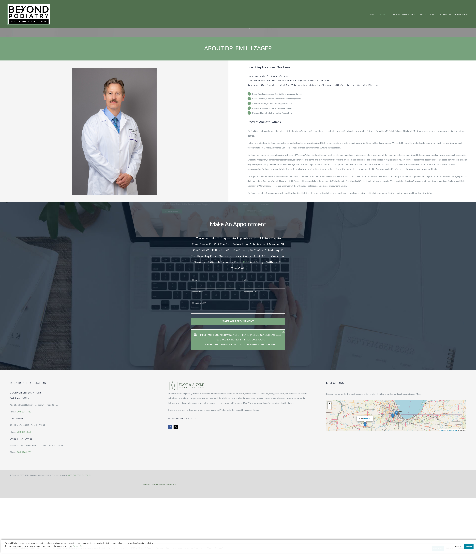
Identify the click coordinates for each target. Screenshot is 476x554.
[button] (396, 413)
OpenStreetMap (451, 430)
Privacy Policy (145, 484)
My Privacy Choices (158, 484)
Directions (366, 418)
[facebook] (170, 427)
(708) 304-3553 (23, 411)
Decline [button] (458, 546)
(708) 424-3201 (23, 452)
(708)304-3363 (23, 432)
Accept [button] (469, 546)
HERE (245, 262)
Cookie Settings (171, 484)
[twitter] (176, 427)
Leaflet (442, 430)
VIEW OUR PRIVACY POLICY (79, 475)
